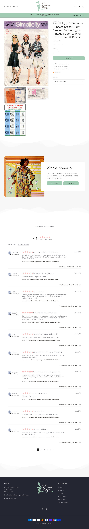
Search (60, 487)
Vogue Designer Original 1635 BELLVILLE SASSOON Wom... (45, 360)
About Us (61, 490)
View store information (61, 69)
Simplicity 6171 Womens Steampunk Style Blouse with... (45, 437)
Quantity (55, 48)
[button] (7, 6)
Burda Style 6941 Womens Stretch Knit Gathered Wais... (45, 417)
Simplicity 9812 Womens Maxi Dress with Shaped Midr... (45, 381)
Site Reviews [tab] (12, 244)
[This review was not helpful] (79, 267)
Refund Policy (62, 499)
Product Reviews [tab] (23, 244)
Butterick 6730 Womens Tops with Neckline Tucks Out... (45, 301)
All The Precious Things (46, 523)
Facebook (54, 183)
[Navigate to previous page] (35, 449)
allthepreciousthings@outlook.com (19, 495)
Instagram (71, 183)
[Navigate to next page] (54, 449)
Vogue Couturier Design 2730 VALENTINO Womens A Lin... (45, 322)
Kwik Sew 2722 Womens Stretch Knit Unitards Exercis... (45, 279)
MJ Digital (46, 525)
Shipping (60, 493)
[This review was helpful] (76, 267)
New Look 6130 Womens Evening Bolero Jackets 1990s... (45, 399)
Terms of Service (63, 502)
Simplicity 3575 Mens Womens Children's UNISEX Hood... (45, 340)
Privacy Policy (62, 496)
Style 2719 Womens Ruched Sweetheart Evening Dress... (45, 261)
